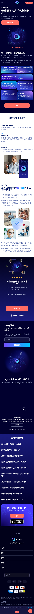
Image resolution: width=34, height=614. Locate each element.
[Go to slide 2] (11, 429)
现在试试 (10, 23)
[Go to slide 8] (20, 429)
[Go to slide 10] (23, 429)
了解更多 (17, 425)
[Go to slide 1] (9, 429)
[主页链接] (17, 2)
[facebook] (14, 581)
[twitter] (9, 581)
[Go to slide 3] (12, 429)
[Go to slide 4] (14, 429)
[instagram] (20, 581)
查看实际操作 (18, 47)
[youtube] (25, 581)
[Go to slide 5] (15, 429)
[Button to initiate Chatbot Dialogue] (30, 611)
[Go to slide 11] (25, 429)
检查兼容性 (17, 345)
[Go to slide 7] (18, 429)
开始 (17, 106)
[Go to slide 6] (17, 429)
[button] (17, 444)
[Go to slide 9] (21, 429)
